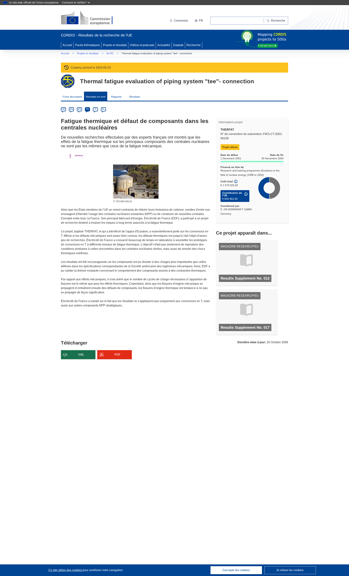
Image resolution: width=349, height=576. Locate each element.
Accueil (67, 45)
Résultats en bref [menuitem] (95, 96)
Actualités (163, 45)
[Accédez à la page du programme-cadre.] (68, 81)
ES (79, 109)
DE (63, 109)
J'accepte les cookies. (236, 570)
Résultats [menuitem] (134, 96)
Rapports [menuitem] (116, 96)
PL (103, 109)
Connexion (181, 20)
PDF (118, 354)
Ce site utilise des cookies (65, 570)
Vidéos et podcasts (142, 45)
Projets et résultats (115, 45)
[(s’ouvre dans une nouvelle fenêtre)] (90, 18)
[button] (199, 21)
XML (81, 354)
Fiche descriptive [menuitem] (72, 96)
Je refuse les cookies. (290, 570)
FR (87, 109)
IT (95, 109)
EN (71, 109)
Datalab (178, 45)
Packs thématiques (87, 45)
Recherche (193, 45)
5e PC (110, 53)
